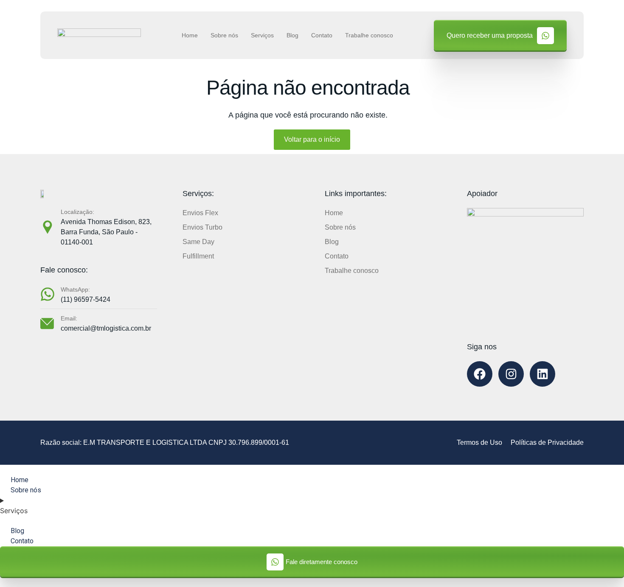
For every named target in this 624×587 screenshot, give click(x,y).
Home (190, 35)
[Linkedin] (542, 374)
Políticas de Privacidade (547, 442)
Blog (292, 35)
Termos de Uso (479, 442)
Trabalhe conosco (369, 35)
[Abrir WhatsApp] (603, 566)
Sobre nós (224, 35)
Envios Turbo (202, 227)
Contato (321, 35)
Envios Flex (200, 212)
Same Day (198, 241)
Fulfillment (198, 256)
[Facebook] (479, 374)
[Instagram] (511, 374)
